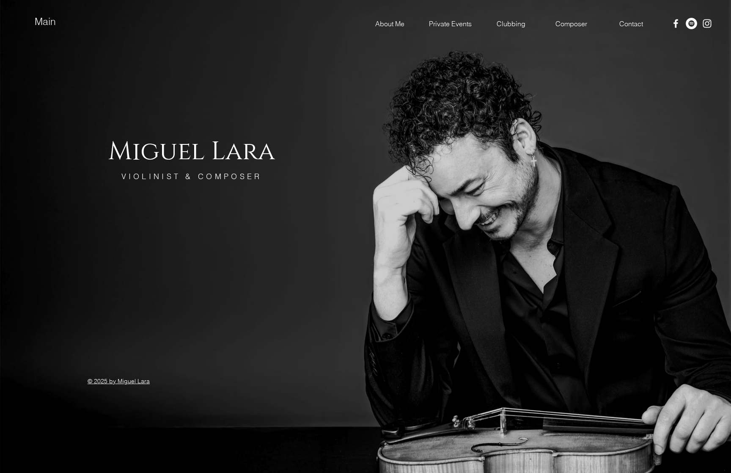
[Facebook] (676, 23)
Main (45, 21)
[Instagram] (707, 23)
